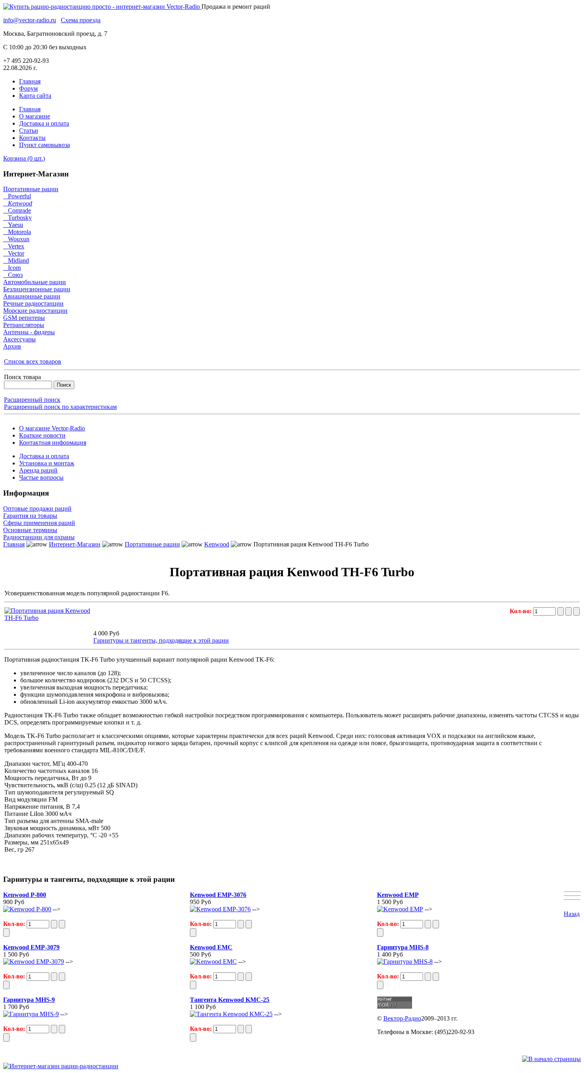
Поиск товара (22, 377)
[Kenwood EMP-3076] (220, 909)
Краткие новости (42, 435)
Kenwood (17, 203)
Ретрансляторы (23, 325)
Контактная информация (52, 442)
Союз (13, 274)
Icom (12, 267)
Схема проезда (81, 20)
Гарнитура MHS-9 (29, 999)
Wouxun (16, 239)
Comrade (17, 210)
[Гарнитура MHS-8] (405, 961)
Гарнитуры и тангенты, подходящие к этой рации (161, 640)
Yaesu (13, 224)
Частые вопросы (41, 477)
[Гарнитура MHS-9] (31, 1014)
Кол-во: (521, 611)
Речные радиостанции (33, 303)
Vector (13, 253)
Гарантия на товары (30, 515)
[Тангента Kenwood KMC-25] (231, 1014)
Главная (30, 81)
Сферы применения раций (39, 522)
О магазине (34, 116)
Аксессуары (19, 339)
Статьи (28, 130)
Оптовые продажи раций (37, 508)
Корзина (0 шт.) (24, 158)
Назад (572, 913)
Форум (28, 88)
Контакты (32, 137)
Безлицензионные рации (36, 289)
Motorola (17, 232)
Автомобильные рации (34, 282)
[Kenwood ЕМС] (213, 961)
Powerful (17, 196)
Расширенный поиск (32, 399)
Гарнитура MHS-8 (403, 947)
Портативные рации (30, 189)
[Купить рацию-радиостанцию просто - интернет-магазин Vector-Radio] (102, 6)
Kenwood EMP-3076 (218, 894)
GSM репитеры (24, 317)
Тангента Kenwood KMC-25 (229, 999)
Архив (12, 346)
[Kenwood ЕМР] (400, 909)
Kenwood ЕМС (211, 947)
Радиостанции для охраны (39, 537)
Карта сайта (35, 95)
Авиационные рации (31, 296)
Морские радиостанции (35, 310)
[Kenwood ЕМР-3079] (33, 961)
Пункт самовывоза (44, 144)
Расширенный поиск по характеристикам (60, 406)
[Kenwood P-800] (27, 909)
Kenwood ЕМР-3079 (31, 947)
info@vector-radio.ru (29, 20)
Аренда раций (38, 470)
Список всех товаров (32, 361)
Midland (16, 260)
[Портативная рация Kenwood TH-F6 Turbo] (48, 617)
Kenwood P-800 (24, 894)
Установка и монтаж (46, 463)
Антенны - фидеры (29, 332)
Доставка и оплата (44, 123)
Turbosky (17, 217)
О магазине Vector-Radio (52, 428)
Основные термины (30, 530)
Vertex (13, 246)
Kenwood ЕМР (398, 894)
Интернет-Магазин (75, 544)
